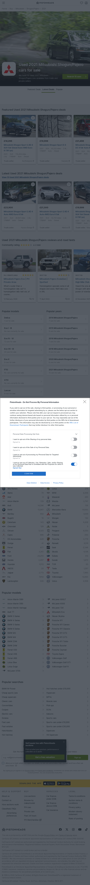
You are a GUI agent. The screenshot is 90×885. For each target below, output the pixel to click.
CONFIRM (28, 474)
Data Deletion (32, 483)
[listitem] (45, 434)
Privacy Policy (58, 483)
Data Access (45, 483)
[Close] (85, 402)
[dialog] (45, 442)
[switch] (74, 439)
